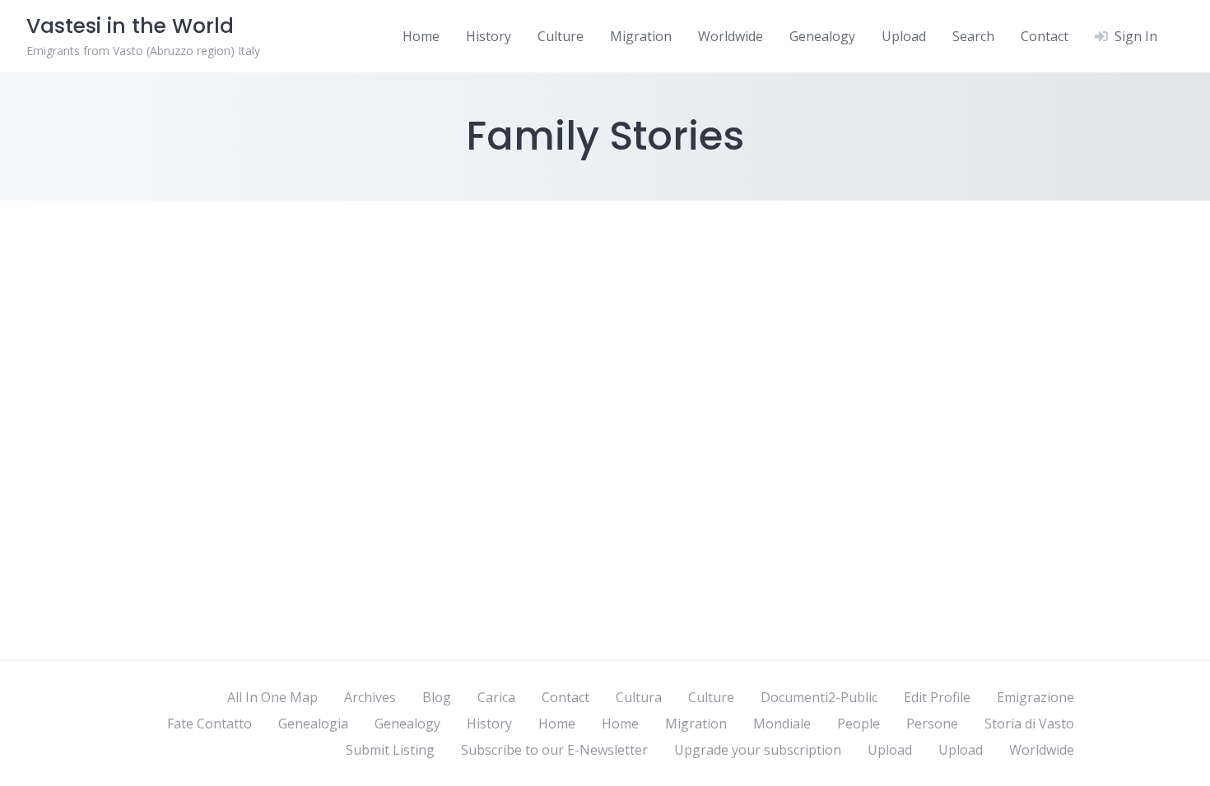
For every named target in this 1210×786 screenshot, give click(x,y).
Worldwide (730, 36)
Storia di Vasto (1029, 723)
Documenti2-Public (819, 697)
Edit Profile (937, 697)
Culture (561, 36)
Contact (1044, 36)
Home (421, 36)
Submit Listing (390, 750)
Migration (641, 36)
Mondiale (782, 723)
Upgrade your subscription (757, 750)
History (488, 36)
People (858, 723)
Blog (436, 697)
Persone (932, 723)
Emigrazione (1035, 697)
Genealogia (313, 723)
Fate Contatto (209, 723)
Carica (496, 697)
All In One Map (272, 697)
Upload (904, 36)
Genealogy (822, 36)
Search (973, 36)
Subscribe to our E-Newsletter (554, 750)
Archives (370, 697)
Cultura (639, 697)
